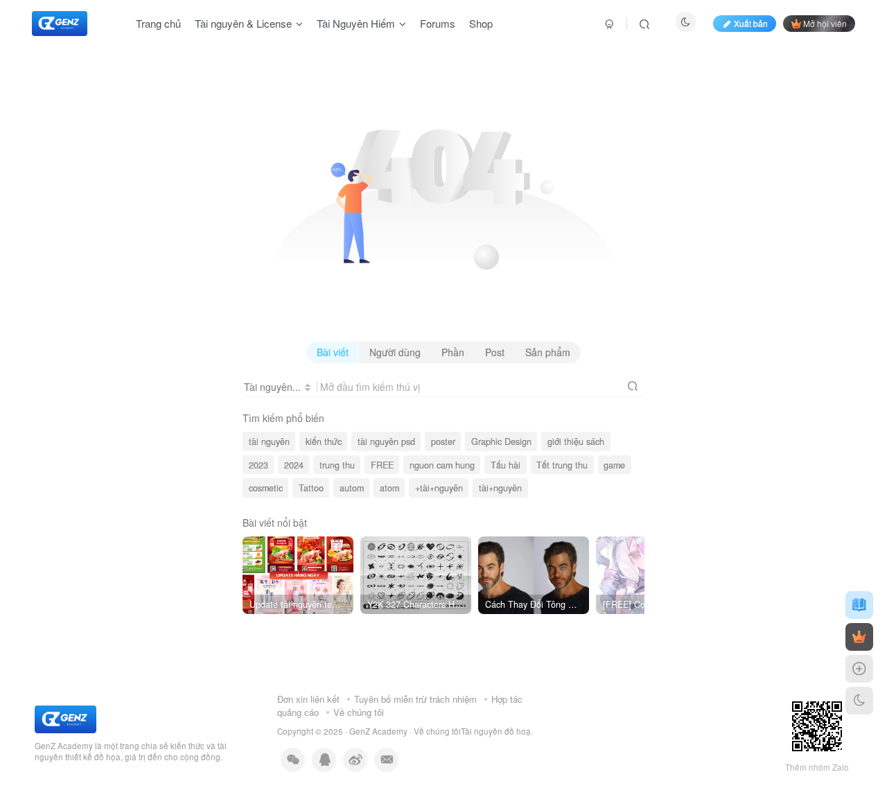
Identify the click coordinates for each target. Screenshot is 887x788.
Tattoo (311, 488)
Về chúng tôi (358, 712)
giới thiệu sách (575, 441)
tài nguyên (269, 441)
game (614, 465)
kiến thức (324, 441)
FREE (382, 465)
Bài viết (333, 352)
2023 (258, 465)
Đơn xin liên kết (308, 699)
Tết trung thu (562, 465)
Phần (452, 352)
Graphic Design (501, 441)
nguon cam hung (442, 465)
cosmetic (266, 488)
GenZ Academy (378, 731)
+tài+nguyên (439, 488)
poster (443, 441)
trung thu (337, 465)
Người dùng (395, 352)
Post (494, 352)
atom (389, 488)
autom (352, 488)
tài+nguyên (500, 488)
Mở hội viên (825, 23)
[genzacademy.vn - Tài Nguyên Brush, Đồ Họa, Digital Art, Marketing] (65, 717)
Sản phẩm (547, 352)
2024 (294, 465)
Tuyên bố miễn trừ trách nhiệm (415, 699)
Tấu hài (505, 465)
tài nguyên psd (386, 441)
